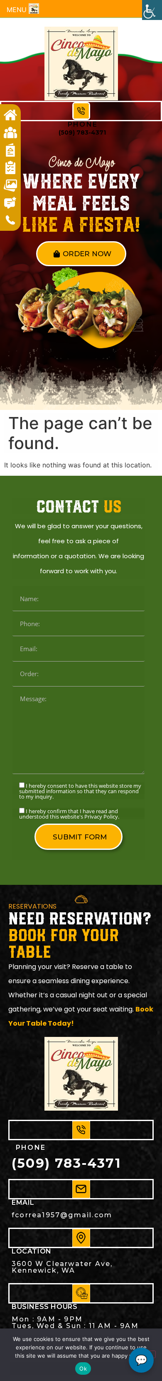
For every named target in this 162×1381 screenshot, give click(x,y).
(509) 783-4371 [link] (82, 132)
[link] (152, 10)
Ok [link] (83, 1368)
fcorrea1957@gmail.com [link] (62, 1215)
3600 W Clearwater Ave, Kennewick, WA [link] (62, 1267)
